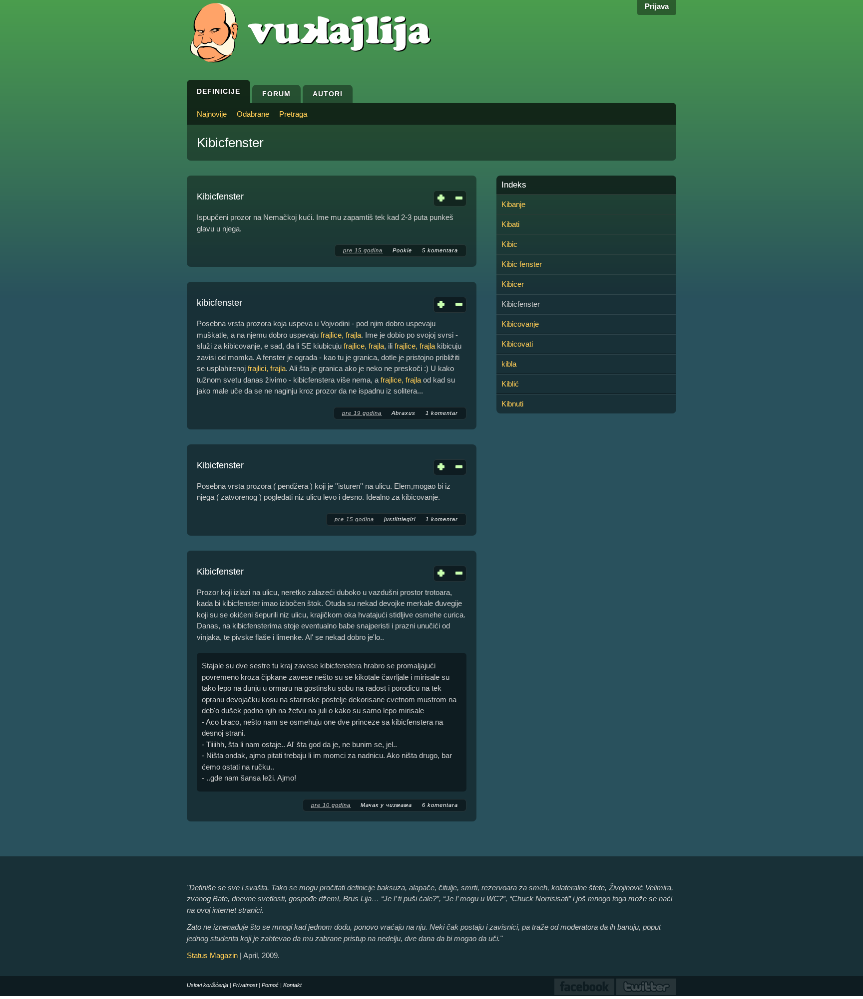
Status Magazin (212, 955)
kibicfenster (219, 303)
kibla (508, 364)
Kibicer (512, 284)
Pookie (402, 250)
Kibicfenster (220, 196)
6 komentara (440, 805)
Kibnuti (512, 404)
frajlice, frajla (341, 335)
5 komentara (440, 250)
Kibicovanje (520, 324)
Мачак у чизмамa (386, 805)
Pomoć (270, 985)
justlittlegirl (400, 519)
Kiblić (510, 384)
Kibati (510, 224)
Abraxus (404, 413)
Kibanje (513, 204)
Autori (328, 94)
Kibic (509, 244)
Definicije (218, 91)
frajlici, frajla (267, 368)
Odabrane (253, 114)
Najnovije (212, 114)
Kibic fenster (521, 264)
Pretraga (293, 114)
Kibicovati (517, 344)
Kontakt (292, 985)
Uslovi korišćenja (207, 985)
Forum (276, 94)
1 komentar (442, 413)
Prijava (657, 6)
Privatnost (245, 985)
